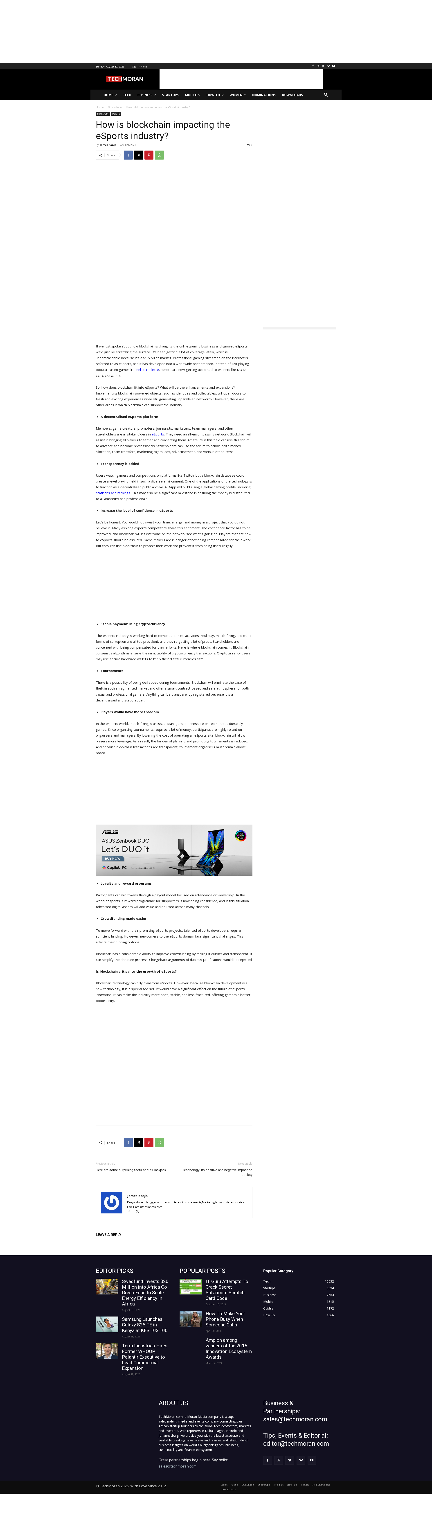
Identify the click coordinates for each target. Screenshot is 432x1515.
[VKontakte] (301, 1460)
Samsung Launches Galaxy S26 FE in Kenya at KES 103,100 (145, 1325)
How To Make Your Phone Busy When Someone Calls (225, 1319)
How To (116, 113)
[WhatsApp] (159, 155)
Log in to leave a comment (115, 1242)
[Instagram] (318, 66)
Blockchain (102, 113)
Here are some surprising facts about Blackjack (131, 1170)
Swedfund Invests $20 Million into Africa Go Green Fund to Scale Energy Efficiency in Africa (145, 1293)
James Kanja (108, 145)
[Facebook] (313, 66)
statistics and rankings (113, 493)
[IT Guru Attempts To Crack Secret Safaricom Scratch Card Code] (191, 1286)
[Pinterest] (148, 155)
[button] (326, 95)
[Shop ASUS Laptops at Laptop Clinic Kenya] (174, 850)
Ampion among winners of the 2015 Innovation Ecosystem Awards (229, 1348)
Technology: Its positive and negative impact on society (217, 1172)
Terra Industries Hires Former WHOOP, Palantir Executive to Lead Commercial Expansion (144, 1357)
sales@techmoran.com (177, 1466)
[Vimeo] (328, 66)
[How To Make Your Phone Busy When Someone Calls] (191, 1319)
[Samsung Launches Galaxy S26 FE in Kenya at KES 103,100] (107, 1324)
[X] (323, 66)
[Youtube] (333, 66)
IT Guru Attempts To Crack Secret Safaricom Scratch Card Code (227, 1290)
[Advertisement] (135, 31)
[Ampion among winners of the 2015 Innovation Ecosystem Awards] (191, 1345)
